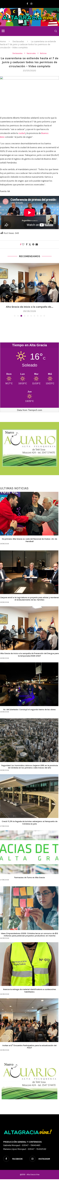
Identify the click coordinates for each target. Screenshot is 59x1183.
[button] (3, 289)
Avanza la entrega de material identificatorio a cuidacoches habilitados (29, 990)
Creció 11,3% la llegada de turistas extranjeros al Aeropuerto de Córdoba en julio (29, 822)
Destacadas (18, 41)
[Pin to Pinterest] (33, 244)
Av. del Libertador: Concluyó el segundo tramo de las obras (29, 709)
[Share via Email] (37, 244)
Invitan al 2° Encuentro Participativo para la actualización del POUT (29, 1046)
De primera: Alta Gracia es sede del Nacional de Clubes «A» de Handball (29, 540)
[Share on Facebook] (26, 244)
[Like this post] (23, 244)
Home (3, 41)
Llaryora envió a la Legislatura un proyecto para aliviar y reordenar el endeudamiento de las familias (29, 598)
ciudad (21, 133)
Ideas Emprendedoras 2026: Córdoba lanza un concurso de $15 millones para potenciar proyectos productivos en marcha (29, 934)
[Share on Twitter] (30, 244)
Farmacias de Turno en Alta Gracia (29, 877)
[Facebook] (27, 3)
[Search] (55, 31)
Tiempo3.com (35, 410)
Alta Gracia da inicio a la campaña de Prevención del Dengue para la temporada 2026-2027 (29, 654)
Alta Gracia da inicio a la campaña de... (29, 306)
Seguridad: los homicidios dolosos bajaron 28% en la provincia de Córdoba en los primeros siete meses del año (29, 766)
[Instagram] (31, 3)
